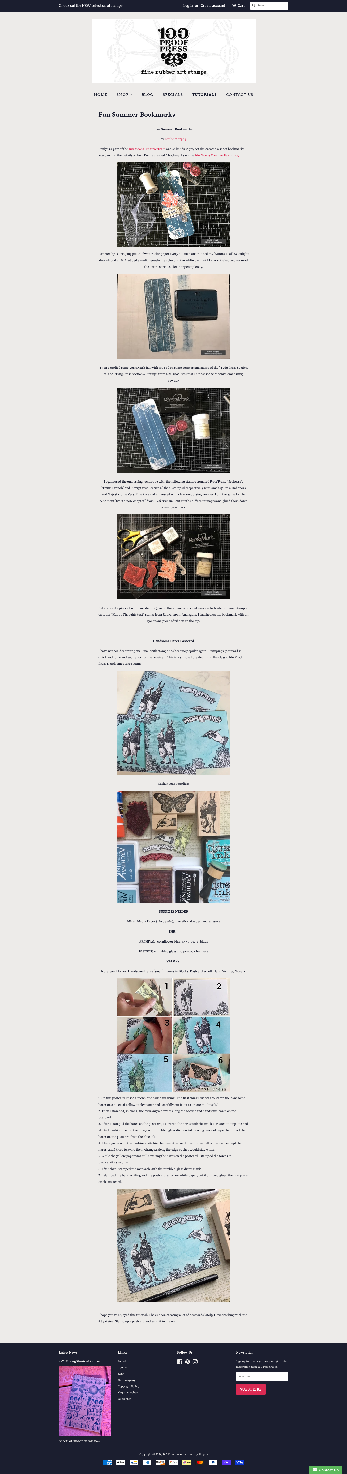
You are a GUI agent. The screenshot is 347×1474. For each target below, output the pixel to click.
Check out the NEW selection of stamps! (91, 6)
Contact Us (239, 95)
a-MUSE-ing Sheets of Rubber (79, 1361)
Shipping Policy (128, 1392)
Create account (213, 6)
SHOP (123, 95)
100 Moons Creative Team (147, 149)
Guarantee (124, 1399)
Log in (188, 6)
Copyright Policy (128, 1386)
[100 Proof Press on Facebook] (179, 1363)
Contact (123, 1367)
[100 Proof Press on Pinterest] (187, 1363)
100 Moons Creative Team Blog (217, 155)
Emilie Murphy (175, 139)
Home (100, 95)
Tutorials (204, 95)
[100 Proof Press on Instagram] (195, 1363)
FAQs (121, 1374)
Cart (241, 6)
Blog (147, 95)
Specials (173, 95)
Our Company (126, 1380)
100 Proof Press (172, 1454)
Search (122, 1361)
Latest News (68, 1352)
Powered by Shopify (195, 1454)
